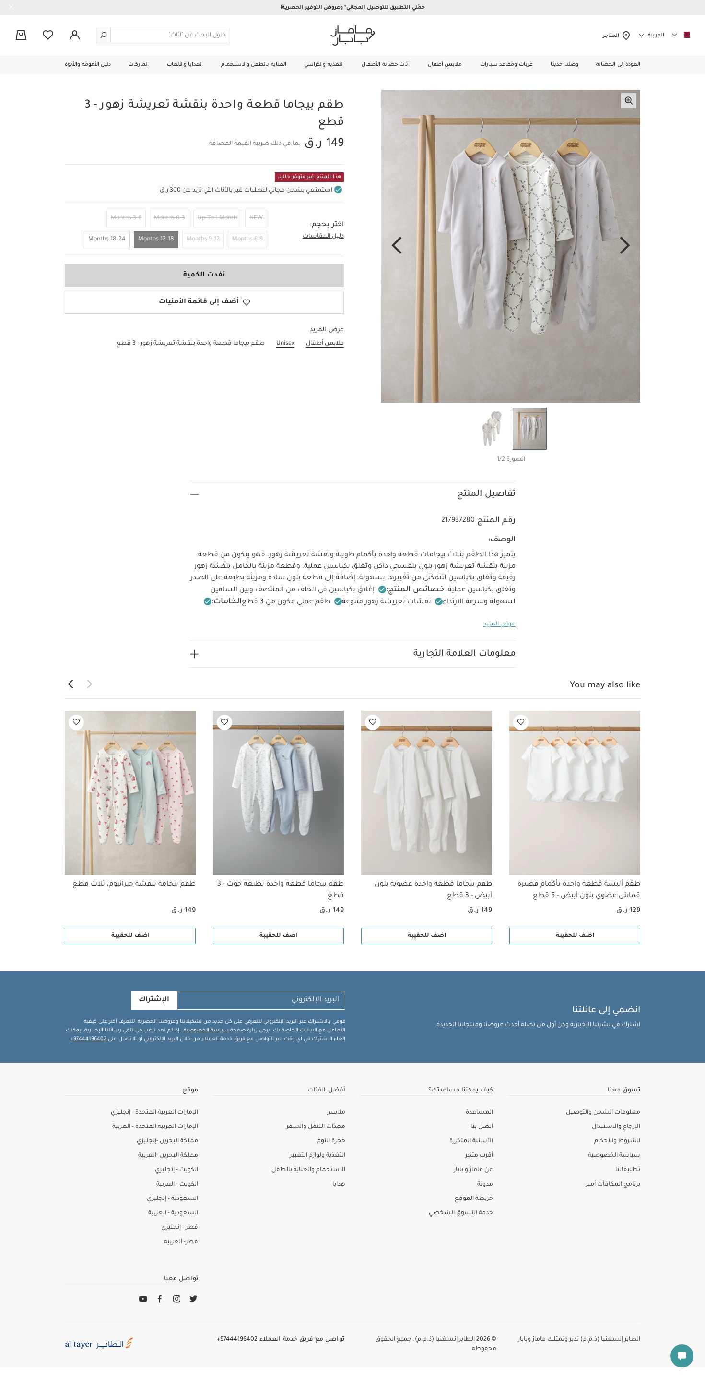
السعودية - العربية (173, 1213)
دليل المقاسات (323, 236)
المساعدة (479, 1112)
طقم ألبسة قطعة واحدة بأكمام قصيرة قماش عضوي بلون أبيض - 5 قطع (578, 890)
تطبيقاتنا (627, 1170)
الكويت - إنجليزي (176, 1170)
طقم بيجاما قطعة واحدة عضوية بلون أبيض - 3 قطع (433, 890)
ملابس (335, 1112)
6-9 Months (247, 239)
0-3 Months (169, 218)
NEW (256, 218)
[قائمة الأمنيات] (521, 722)
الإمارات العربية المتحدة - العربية (155, 1127)
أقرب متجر (479, 1155)
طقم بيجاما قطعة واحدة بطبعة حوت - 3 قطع (280, 890)
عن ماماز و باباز (473, 1170)
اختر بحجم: (327, 225)
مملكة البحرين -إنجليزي (167, 1141)
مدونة (485, 1184)
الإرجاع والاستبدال (616, 1127)
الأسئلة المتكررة (471, 1141)
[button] (618, 64)
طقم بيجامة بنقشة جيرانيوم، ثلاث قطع (134, 884)
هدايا (338, 1184)
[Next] (396, 246)
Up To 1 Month (217, 218)
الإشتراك (154, 1000)
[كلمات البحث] (103, 35)
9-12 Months (203, 239)
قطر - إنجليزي (179, 1227)
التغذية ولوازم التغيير (317, 1155)
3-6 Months (126, 218)
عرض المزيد (499, 624)
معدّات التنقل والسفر (315, 1127)
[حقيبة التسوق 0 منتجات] (21, 36)
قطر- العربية (181, 1242)
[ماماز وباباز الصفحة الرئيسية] (353, 35)
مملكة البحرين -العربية (168, 1155)
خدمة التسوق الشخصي (461, 1213)
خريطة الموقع (474, 1199)
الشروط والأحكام (617, 1141)
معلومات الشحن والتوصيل (603, 1112)
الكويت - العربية (177, 1184)
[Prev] (624, 246)
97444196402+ (88, 1039)
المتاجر (612, 36)
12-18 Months (156, 239)
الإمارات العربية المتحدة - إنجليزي (154, 1112)
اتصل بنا (481, 1127)
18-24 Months (107, 239)
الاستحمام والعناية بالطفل (308, 1170)
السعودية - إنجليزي (172, 1199)
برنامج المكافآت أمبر (613, 1184)
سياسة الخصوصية (205, 1030)
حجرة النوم (331, 1141)
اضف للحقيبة (575, 936)
